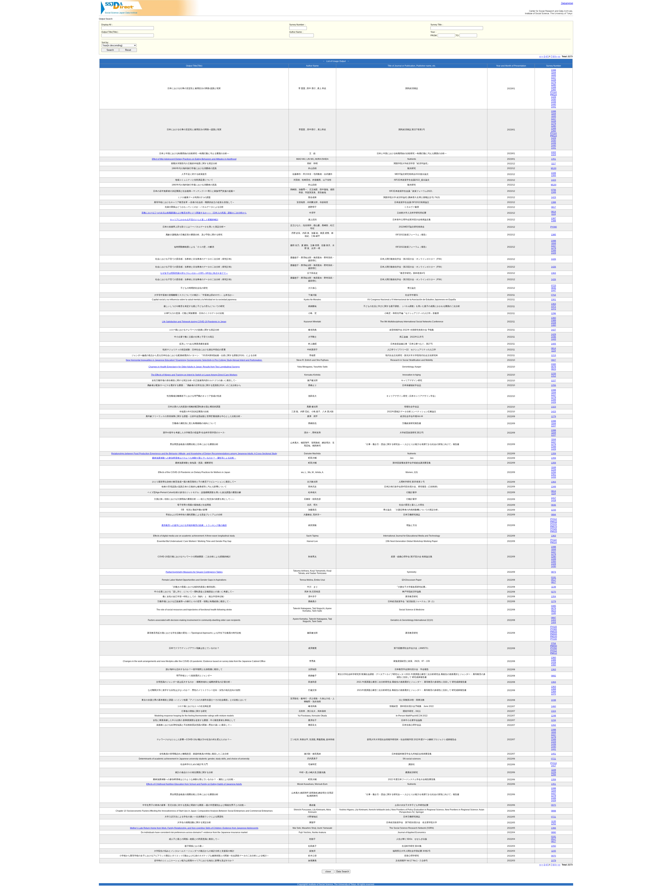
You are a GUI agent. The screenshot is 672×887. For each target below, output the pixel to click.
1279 (553, 82)
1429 (553, 97)
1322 (553, 152)
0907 (553, 360)
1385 (553, 234)
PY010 (553, 763)
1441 (553, 107)
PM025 (553, 531)
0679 (553, 367)
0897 (553, 617)
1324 (553, 711)
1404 (553, 622)
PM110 (553, 94)
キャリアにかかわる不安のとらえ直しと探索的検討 (194, 219)
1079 (553, 860)
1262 (553, 725)
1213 (553, 355)
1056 (553, 385)
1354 (553, 596)
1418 (553, 500)
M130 (553, 168)
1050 (553, 846)
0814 (553, 212)
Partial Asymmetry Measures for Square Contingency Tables (194, 572)
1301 (553, 299)
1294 (553, 472)
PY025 (553, 529)
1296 (553, 313)
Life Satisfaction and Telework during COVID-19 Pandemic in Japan (194, 321)
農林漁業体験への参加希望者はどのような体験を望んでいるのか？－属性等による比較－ (194, 458)
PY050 (553, 648)
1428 (553, 323)
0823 (553, 369)
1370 (553, 694)
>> (559, 56)
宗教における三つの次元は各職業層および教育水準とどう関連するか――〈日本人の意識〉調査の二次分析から (194, 213)
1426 (553, 259)
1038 (553, 700)
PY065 (553, 629)
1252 (553, 824)
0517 (553, 580)
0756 (553, 190)
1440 (553, 104)
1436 (553, 337)
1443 (553, 339)
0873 (553, 572)
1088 (553, 70)
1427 (553, 330)
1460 (553, 325)
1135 (553, 821)
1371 (553, 306)
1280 (553, 85)
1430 (553, 99)
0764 (553, 295)
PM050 (553, 646)
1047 (553, 290)
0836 (553, 288)
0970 (553, 805)
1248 (553, 715)
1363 (553, 273)
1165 (553, 75)
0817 (553, 207)
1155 (553, 851)
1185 (553, 613)
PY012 (553, 519)
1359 (553, 453)
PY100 (553, 639)
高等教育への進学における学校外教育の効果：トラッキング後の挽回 (194, 525)
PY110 (553, 92)
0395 (553, 364)
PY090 (553, 227)
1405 (553, 344)
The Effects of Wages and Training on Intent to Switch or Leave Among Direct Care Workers (194, 375)
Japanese (567, 3)
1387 (553, 218)
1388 (553, 202)
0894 (553, 514)
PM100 (553, 636)
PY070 (553, 524)
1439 (553, 102)
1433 (553, 477)
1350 (553, 90)
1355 (553, 175)
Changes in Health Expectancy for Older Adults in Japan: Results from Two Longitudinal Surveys (194, 367)
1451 (553, 754)
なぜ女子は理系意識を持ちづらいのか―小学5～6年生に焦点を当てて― (194, 273)
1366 (553, 828)
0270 (553, 592)
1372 (553, 309)
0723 (553, 285)
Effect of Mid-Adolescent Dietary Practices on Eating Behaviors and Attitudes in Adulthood (194, 159)
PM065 (553, 634)
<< (540, 56)
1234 (553, 720)
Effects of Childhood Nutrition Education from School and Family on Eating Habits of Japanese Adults (194, 784)
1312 (553, 376)
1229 (553, 470)
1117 (553, 163)
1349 (553, 87)
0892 (553, 676)
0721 (553, 759)
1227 (553, 77)
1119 (553, 214)
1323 (553, 154)
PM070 (553, 526)
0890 (553, 832)
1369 (553, 691)
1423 (553, 180)
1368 (553, 689)
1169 (553, 467)
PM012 (553, 521)
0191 (553, 577)
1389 (553, 320)
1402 (553, 620)
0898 (553, 811)
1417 (553, 498)
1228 (553, 80)
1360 (553, 318)
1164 (553, 72)
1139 (553, 587)
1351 (553, 159)
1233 (553, 373)
